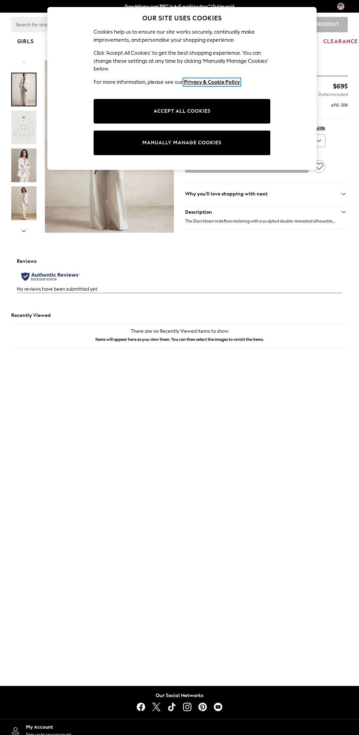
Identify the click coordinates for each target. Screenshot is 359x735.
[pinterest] (202, 707)
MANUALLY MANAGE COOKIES (182, 143)
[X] (156, 707)
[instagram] (187, 707)
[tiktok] (172, 707)
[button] (266, 212)
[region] (182, 88)
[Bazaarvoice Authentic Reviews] (50, 276)
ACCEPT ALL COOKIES (182, 111)
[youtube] (218, 707)
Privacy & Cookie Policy (212, 82)
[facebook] (141, 707)
